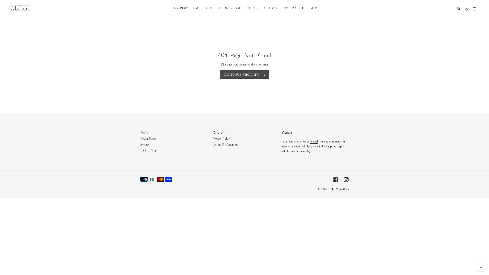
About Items (148, 138)
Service (145, 144)
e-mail (314, 141)
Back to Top (148, 150)
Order (144, 132)
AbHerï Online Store (338, 189)
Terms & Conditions (226, 144)
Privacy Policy (221, 138)
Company (219, 132)
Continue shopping (242, 74)
